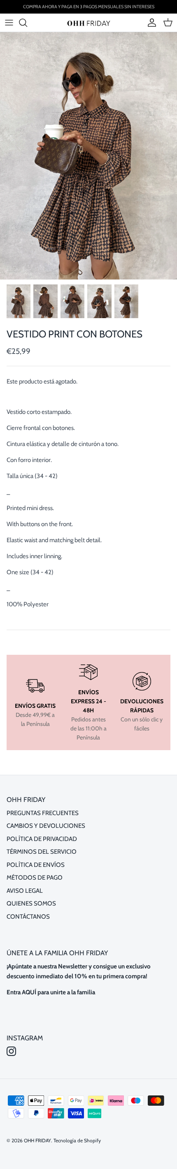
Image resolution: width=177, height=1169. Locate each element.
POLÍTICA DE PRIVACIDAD (42, 839)
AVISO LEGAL (25, 890)
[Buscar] (27, 23)
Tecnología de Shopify (77, 1140)
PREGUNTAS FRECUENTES (43, 813)
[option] (88, 156)
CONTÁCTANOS (28, 916)
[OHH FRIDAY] (88, 22)
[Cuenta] (150, 23)
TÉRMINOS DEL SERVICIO (42, 851)
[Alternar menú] (9, 23)
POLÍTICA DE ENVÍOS (36, 865)
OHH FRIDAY (37, 1140)
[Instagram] (11, 1051)
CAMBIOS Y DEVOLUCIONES (46, 825)
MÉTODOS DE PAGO (35, 877)
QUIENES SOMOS (31, 903)
